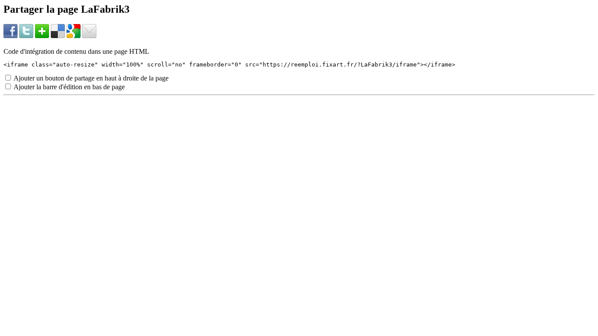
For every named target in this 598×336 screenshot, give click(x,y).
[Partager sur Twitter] (26, 35)
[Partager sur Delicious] (58, 35)
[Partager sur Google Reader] (74, 35)
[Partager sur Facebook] (11, 35)
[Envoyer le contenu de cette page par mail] (89, 35)
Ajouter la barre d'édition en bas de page (68, 87)
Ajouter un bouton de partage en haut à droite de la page (90, 78)
